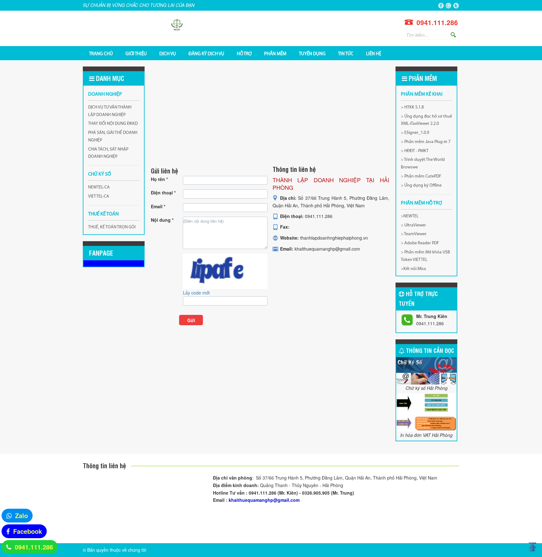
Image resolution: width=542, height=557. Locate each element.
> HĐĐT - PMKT (414, 151)
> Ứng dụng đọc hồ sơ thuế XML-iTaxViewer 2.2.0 (426, 120)
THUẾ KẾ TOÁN (103, 214)
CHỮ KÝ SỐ (99, 174)
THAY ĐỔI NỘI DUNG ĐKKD (113, 123)
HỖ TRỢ (244, 54)
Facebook (27, 531)
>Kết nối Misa (413, 269)
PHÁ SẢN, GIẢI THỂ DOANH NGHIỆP (112, 136)
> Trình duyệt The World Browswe (423, 163)
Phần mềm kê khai (422, 94)
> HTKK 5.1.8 (412, 107)
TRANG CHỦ (101, 54)
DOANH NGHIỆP (105, 94)
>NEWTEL (410, 216)
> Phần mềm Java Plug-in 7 (425, 142)
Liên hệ (373, 54)
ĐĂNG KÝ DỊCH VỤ (206, 54)
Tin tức (345, 54)
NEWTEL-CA (99, 187)
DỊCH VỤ (167, 54)
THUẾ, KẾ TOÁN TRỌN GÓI (112, 227)
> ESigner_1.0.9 (415, 132)
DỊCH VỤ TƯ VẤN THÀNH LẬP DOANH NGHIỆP (109, 111)
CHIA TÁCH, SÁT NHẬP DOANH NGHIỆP (108, 153)
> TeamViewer (414, 234)
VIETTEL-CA (98, 196)
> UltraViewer (413, 225)
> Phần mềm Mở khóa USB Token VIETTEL (425, 256)
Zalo (21, 515)
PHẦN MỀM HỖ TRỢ (421, 203)
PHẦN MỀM (275, 54)
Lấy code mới (196, 292)
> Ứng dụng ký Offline (421, 185)
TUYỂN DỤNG (312, 54)
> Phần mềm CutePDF (421, 176)
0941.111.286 (34, 546)
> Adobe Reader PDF (420, 243)
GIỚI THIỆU (136, 54)
